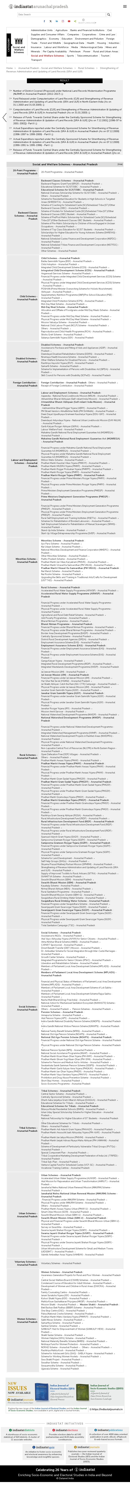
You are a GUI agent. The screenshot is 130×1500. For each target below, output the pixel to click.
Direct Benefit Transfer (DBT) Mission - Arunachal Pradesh (70, 948)
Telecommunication (88, 55)
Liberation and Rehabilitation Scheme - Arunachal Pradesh (70, 963)
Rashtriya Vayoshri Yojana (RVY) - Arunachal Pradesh (67, 363)
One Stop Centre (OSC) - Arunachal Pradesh (63, 1310)
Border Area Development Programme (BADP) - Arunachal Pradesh (75, 633)
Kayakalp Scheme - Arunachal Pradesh (60, 885)
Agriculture (62, 30)
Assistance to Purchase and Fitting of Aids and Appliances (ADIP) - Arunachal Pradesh (79, 349)
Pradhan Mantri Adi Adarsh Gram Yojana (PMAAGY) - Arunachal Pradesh (77, 1129)
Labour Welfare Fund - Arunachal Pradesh (62, 429)
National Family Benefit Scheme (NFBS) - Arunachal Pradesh (71, 1031)
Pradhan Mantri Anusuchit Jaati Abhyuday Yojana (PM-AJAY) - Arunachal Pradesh (80, 1132)
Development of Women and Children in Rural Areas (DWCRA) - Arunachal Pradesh (78, 1288)
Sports (71, 55)
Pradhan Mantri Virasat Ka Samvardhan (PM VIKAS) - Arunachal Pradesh (77, 565)
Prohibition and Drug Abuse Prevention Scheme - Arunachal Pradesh (75, 1077)
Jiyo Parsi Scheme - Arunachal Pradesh (60, 543)
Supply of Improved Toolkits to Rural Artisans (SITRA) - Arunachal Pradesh (78, 873)
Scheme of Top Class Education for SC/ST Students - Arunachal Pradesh (77, 229)
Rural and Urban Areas (105, 51)
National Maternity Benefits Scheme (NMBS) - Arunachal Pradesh (73, 1341)
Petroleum (75, 51)
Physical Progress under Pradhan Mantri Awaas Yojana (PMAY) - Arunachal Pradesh (78, 774)
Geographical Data (74, 43)
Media (75, 47)
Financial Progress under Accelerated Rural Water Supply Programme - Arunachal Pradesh (76, 604)
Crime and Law (107, 34)
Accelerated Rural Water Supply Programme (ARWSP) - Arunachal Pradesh (78, 590)
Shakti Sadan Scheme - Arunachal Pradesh (62, 1335)
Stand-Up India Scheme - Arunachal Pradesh (63, 530)
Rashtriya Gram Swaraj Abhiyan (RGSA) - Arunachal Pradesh (71, 815)
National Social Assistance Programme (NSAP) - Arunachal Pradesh (74, 1053)
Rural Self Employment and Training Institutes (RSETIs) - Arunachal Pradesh (79, 518)
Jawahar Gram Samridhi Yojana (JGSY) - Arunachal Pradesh (70, 690)
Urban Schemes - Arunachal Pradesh (27, 1215)
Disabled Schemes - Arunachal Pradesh (26, 360)
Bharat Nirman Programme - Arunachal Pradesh (65, 621)
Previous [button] (4, 117)
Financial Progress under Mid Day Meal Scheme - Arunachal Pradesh (75, 316)
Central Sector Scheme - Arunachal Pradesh (62, 1094)
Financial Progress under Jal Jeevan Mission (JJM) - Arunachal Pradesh (75, 678)
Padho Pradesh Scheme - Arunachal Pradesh (63, 559)
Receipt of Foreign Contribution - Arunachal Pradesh (67, 385)
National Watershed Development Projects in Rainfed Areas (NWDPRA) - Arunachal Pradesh (77, 738)
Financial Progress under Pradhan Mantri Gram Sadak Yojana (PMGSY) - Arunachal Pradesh (76, 786)
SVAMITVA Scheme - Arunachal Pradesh (61, 876)
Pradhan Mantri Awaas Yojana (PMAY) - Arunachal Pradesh (70, 760)
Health (91, 43)
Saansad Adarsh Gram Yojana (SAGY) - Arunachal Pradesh (70, 836)
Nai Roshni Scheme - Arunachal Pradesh (61, 574)
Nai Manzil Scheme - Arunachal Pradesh (61, 571)
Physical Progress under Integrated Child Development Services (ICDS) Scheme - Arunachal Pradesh (80, 284)
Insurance (36, 47)
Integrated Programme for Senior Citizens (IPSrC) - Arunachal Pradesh (76, 960)
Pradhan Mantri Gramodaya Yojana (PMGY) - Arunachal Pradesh (72, 797)
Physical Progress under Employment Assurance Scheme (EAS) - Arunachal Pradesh (78, 656)
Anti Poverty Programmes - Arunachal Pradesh (64, 618)
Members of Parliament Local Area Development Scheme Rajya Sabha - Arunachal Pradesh (76, 995)
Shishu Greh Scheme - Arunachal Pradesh (61, 334)
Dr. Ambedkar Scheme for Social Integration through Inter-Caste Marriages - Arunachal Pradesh (79, 953)
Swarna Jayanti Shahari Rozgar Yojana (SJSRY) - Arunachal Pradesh (74, 1230)
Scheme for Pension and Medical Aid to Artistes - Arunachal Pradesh (75, 1062)
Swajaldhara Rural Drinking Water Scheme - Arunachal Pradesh (72, 898)
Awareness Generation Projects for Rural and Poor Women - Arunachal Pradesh (81, 1275)
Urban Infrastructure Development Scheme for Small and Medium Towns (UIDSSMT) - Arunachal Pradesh (77, 1250)
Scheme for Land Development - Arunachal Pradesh (67, 858)
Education (67, 38)
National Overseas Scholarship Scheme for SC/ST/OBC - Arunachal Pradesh (79, 193)
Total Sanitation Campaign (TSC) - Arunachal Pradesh (68, 925)
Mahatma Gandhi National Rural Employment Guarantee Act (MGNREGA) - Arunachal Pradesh (78, 434)
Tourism (105, 55)
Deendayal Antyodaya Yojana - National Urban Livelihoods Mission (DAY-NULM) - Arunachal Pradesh (81, 422)
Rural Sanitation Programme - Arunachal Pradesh (65, 891)
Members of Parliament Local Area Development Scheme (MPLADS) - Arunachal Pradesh (81, 968)
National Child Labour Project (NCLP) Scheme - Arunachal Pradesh (74, 325)
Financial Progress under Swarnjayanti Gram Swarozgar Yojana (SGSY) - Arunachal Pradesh (77, 915)
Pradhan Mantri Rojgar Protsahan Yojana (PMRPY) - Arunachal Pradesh (76, 469)
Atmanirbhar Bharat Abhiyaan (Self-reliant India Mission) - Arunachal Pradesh (79, 399)
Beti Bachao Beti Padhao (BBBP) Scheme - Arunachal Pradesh (71, 1307)
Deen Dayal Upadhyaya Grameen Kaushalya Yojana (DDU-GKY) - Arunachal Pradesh (78, 416)
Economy (54, 38)
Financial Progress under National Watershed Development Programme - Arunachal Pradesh (77, 728)
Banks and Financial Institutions (87, 30)
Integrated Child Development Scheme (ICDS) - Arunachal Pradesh (74, 267)
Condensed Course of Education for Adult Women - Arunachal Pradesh (76, 1283)
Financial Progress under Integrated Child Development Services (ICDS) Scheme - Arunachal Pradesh (81, 278)
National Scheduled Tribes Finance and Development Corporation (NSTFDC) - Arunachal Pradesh (80, 246)
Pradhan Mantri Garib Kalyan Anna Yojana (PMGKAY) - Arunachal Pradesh (77, 1068)
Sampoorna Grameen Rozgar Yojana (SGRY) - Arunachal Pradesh (73, 839)
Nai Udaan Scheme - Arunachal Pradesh (60, 546)
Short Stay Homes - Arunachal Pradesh (60, 1080)
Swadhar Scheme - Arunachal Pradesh (60, 1362)
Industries (114, 43)
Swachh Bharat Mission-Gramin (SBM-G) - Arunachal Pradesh (72, 894)
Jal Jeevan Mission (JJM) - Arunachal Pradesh (63, 671)
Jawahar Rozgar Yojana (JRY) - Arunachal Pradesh (65, 708)
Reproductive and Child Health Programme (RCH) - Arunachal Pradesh (76, 331)
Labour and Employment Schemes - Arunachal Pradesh (24, 463)
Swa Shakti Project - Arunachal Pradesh (60, 1359)
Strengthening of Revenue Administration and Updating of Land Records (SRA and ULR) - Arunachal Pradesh (79, 869)
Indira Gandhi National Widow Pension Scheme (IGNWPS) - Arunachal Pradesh (80, 1026)
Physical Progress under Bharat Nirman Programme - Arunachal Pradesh (77, 630)
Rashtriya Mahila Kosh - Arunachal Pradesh (62, 1350)
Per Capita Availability (55, 51)
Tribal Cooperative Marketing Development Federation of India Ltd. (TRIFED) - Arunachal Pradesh (80, 1157)
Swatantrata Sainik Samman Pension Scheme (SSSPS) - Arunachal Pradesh (78, 1065)
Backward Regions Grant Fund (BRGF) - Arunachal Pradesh (70, 183)
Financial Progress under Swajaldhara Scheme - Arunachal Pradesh (74, 904)
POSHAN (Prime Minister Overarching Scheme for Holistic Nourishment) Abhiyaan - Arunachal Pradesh (76, 290)
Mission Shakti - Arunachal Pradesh (58, 1304)
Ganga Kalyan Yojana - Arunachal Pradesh (62, 660)
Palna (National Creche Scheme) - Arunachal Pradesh (67, 1313)
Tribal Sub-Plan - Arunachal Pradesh (59, 1161)
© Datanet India (65, 1478)
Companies (73, 34)
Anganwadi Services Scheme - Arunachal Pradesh (66, 273)
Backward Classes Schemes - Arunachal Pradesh (25, 215)
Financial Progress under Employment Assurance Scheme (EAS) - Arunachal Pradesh (78, 650)
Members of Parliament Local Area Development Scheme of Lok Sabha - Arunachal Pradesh (77, 989)
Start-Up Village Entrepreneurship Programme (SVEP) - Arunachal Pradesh (78, 533)
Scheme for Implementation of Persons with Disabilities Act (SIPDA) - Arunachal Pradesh (80, 371)
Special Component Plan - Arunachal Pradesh (63, 1152)
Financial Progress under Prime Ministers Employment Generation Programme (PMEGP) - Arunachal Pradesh (80, 507)
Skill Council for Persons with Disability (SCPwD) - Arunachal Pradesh (76, 375)
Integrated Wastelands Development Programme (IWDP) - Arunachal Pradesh (80, 667)
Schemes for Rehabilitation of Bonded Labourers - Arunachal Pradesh (75, 521)
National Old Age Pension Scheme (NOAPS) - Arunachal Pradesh (73, 1034)
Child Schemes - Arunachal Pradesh (27, 298)
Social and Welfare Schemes (48, 55)
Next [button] (123, 117)
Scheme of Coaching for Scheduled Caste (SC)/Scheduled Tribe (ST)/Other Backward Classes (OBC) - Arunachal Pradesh (78, 207)
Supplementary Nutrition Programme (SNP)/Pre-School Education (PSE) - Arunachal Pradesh (77, 296)
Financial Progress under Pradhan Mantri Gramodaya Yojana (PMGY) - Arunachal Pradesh (81, 805)
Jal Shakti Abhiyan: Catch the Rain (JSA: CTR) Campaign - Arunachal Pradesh (78, 684)
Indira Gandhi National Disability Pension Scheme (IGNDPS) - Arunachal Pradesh (81, 1021)
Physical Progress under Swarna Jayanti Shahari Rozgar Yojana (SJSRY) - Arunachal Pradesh (77, 1244)
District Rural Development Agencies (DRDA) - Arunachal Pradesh (74, 639)
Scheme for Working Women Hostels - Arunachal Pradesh (70, 1356)
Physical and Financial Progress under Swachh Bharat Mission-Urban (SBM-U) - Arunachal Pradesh (80, 1223)
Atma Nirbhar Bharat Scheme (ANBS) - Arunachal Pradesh (69, 941)
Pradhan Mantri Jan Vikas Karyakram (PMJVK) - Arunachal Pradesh (73, 562)
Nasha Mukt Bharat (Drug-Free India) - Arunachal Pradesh (69, 1000)
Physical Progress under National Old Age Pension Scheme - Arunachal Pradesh (81, 1045)
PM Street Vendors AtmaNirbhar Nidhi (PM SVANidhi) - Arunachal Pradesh (77, 411)
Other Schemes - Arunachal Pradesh (59, 251)
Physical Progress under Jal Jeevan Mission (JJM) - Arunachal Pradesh (75, 687)
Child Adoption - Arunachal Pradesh (59, 264)
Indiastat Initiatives (65, 1423)
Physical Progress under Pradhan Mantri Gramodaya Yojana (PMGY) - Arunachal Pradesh (80, 811)
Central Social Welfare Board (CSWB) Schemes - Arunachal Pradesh (75, 1280)
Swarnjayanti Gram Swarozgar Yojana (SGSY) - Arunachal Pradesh (74, 907)
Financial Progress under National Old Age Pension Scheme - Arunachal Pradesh (81, 1040)
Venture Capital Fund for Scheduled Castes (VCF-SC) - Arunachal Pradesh (77, 1164)
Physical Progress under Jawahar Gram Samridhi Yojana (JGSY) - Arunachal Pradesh (78, 704)
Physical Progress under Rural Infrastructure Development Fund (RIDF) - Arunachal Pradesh (77, 832)
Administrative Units (42, 30)
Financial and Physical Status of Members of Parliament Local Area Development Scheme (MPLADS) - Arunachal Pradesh (81, 983)
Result (64, 80)
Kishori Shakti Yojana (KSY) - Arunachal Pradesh (64, 1298)
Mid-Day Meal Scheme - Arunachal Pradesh (62, 304)
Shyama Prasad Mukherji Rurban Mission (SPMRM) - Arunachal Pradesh (76, 864)
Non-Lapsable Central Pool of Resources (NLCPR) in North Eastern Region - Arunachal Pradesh (79, 750)
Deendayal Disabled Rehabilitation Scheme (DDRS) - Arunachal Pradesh (77, 354)
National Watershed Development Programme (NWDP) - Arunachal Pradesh (79, 714)
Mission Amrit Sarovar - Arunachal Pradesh (62, 711)
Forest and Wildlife (51, 43)
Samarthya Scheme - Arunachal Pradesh (61, 1323)
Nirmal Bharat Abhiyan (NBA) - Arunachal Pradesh (66, 888)
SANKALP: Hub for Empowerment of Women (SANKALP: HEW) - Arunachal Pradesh (78, 1331)
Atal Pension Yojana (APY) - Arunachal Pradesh (64, 1018)
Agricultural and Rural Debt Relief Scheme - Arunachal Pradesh (72, 615)
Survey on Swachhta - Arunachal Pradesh (61, 1227)
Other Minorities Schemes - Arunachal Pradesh (64, 556)
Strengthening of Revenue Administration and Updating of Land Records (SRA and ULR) (62, 70)
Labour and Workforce (56, 47)
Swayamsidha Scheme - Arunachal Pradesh (62, 1365)
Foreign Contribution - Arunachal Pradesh (25, 384)
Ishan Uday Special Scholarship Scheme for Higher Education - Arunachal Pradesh (77, 1114)
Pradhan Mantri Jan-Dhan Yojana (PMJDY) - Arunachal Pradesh (71, 1071)
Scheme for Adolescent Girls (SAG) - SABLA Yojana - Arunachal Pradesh (77, 1353)
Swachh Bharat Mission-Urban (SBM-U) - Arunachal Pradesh (71, 1215)
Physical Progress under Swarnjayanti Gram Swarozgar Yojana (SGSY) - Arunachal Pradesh (77, 921)
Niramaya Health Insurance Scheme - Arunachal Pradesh (69, 357)
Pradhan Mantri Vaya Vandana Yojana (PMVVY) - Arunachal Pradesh (74, 1074)
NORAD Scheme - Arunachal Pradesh (59, 1347)
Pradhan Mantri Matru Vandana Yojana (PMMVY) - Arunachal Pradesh (75, 1316)
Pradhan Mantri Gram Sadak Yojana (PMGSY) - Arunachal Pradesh (73, 778)
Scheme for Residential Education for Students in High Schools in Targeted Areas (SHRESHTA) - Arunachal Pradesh (78, 201)
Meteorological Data (92, 47)
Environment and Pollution (89, 38)
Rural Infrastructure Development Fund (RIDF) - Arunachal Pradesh (74, 818)
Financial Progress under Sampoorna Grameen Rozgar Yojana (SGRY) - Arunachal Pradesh (76, 848)
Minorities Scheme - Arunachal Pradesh (26, 561)
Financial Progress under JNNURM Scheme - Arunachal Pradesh (73, 1199)
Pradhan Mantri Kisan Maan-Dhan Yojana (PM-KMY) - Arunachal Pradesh (77, 1056)
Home (9, 68)
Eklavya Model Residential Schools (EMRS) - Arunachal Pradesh (73, 1109)
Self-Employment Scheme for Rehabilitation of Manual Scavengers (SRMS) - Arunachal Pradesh (78, 526)
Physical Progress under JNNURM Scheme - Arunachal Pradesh (72, 1202)
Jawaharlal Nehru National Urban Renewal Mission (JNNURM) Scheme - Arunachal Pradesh (76, 1189)
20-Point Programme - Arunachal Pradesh (25, 172)
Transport (36, 60)
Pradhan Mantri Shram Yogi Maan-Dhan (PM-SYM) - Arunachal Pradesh (76, 1059)
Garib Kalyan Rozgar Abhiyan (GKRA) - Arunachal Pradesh (70, 426)
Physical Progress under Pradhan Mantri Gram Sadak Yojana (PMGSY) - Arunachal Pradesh (76, 793)
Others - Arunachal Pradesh (55, 196)
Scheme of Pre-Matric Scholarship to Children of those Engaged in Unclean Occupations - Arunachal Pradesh (78, 225)
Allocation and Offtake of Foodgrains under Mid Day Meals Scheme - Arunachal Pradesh (80, 312)
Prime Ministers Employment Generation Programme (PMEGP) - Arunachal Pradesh (78, 492)
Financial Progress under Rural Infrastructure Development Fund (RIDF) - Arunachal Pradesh (77, 826)
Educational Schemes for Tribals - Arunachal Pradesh (67, 1103)
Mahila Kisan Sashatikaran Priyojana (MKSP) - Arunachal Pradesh (73, 1301)
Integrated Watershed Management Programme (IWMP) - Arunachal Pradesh (79, 733)
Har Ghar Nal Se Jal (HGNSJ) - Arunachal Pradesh (65, 681)
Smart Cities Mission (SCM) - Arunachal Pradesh (65, 1212)
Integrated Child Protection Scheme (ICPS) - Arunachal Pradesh (72, 301)
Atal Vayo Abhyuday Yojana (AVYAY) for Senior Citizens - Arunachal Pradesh (78, 938)
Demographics (39, 38)
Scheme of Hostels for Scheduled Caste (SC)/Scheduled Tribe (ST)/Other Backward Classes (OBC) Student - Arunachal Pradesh (77, 213)
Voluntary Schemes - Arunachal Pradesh (26, 1263)
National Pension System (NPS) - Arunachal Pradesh (67, 1050)
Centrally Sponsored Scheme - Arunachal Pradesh (66, 636)
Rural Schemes (86, 68)
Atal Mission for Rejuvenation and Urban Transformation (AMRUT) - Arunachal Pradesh (80, 1183)
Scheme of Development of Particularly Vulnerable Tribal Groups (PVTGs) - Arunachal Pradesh (79, 1148)
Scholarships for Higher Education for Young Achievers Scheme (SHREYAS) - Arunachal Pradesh (79, 234)
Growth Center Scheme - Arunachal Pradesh (63, 957)
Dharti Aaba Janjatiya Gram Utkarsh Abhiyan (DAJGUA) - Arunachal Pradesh (78, 1100)
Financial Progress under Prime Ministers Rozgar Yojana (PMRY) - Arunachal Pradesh (78, 480)
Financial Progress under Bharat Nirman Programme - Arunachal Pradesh (77, 627)
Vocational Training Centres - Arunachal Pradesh (65, 1168)
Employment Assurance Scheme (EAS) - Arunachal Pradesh (70, 642)
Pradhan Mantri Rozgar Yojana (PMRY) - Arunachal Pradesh (70, 472)
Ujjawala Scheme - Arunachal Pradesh (60, 1368)
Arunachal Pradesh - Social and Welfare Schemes (45, 68)
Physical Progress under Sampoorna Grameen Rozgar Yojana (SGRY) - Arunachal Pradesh (76, 854)
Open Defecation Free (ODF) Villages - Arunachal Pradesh (70, 754)
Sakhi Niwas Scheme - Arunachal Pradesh (61, 1319)
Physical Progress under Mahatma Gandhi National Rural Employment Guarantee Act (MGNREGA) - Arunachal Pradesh (76, 455)
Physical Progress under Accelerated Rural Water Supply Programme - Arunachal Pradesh (76, 610)
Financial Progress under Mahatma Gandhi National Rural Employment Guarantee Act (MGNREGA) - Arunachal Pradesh (76, 449)
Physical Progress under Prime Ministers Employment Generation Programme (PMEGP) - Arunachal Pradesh (79, 514)
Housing (102, 43)
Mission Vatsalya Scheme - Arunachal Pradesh (64, 322)
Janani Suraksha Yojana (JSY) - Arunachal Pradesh (65, 1295)
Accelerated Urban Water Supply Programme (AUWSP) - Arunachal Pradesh (79, 1178)
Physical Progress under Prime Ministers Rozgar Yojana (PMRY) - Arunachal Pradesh (78, 486)
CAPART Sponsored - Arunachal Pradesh (62, 945)
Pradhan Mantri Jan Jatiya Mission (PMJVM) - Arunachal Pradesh (72, 1137)
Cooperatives (89, 34)
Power (87, 51)
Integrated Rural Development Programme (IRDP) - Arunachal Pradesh (76, 663)
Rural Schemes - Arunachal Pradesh (27, 757)
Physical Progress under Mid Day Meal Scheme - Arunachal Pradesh (75, 319)
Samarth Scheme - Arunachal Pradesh (60, 366)
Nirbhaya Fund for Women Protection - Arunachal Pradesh (70, 1344)
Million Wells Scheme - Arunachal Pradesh (62, 460)
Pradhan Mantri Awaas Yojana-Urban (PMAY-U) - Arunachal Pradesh (75, 1208)
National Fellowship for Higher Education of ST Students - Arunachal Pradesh (79, 1118)
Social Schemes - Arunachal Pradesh (27, 1008)
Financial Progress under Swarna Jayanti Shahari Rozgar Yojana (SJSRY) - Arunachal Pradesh (77, 1238)
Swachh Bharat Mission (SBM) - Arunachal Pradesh (66, 879)
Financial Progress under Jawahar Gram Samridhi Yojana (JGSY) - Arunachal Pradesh (78, 698)
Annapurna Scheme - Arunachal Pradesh (61, 1015)
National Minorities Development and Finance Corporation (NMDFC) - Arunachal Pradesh (80, 551)
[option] (64, 117)
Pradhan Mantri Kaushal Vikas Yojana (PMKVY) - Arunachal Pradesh (74, 463)
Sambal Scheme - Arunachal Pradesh (59, 1326)
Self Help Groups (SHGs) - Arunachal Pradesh (64, 861)
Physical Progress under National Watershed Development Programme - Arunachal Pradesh (77, 744)
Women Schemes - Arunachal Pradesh (27, 1321)
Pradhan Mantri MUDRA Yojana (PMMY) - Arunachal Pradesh (71, 466)
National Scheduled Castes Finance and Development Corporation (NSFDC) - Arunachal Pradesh (79, 240)
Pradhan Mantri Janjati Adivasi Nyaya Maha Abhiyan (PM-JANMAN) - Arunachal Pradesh (80, 1142)
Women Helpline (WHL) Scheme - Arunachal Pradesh (67, 1338)
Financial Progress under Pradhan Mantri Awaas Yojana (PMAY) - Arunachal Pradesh (78, 768)
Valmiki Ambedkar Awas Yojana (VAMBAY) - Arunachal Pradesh (72, 1254)
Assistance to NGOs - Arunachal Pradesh (61, 935)
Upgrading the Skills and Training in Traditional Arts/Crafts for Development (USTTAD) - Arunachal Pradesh (79, 579)
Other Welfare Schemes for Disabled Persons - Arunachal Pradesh (74, 360)
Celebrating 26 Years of (55, 1470)
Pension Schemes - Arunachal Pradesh (91, 1009)
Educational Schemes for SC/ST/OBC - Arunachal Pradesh (70, 186)
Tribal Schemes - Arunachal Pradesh (27, 1129)
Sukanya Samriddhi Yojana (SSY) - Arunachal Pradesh (67, 337)
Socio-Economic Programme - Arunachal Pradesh (65, 1083)
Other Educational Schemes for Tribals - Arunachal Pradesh (70, 1123)
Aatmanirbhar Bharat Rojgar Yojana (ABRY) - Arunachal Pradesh (73, 408)
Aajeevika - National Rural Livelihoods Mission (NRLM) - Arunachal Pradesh (78, 395)
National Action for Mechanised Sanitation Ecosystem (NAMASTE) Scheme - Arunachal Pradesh (78, 1005)
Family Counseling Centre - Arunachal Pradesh (64, 1292)
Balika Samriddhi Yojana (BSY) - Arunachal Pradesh (66, 261)
